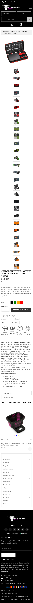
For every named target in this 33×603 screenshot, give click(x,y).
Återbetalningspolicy (9, 594)
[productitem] (14, 435)
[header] (15, 25)
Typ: (2, 322)
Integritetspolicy (7, 591)
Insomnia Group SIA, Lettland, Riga (14, 583)
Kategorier (6, 14)
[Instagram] (10, 529)
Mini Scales (15, 322)
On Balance (15, 319)
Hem (4, 31)
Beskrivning (8, 393)
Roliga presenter (8, 469)
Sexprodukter (7, 491)
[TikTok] (27, 529)
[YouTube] (22, 529)
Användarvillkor (7, 597)
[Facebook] (6, 529)
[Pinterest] (18, 529)
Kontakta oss (25, 600)
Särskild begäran (9, 578)
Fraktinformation (22, 597)
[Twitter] (14, 529)
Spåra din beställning (10, 575)
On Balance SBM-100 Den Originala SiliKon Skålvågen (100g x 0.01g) (16, 444)
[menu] (30, 7)
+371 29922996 (8, 580)
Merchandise (7, 485)
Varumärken (22, 14)
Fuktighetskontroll (8, 475)
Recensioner (8, 397)
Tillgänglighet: (5, 316)
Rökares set (6, 494)
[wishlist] (31, 439)
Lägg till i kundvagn (20, 310)
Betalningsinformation (9, 600)
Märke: (3, 319)
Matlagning (6, 463)
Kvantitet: (4, 306)
